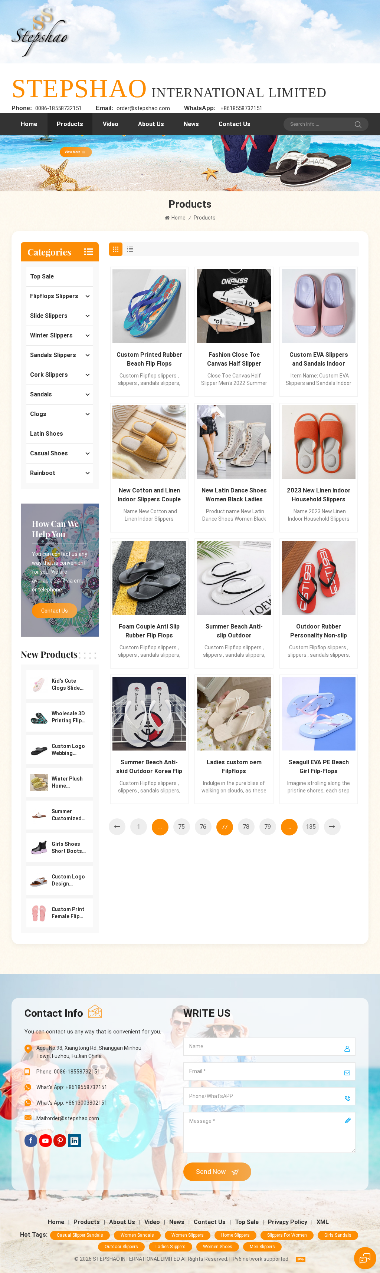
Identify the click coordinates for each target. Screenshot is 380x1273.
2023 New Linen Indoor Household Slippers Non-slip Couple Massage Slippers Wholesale (319, 495)
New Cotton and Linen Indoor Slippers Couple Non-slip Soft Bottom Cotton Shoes (149, 495)
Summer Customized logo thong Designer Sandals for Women (67, 815)
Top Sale (42, 276)
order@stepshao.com (143, 108)
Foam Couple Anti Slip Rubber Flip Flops (149, 631)
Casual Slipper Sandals (80, 1235)
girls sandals (337, 1235)
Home (29, 124)
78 (246, 826)
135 (311, 826)
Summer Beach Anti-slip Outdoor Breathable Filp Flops (234, 631)
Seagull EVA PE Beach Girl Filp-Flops (319, 767)
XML (323, 1222)
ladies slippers (170, 1246)
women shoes (217, 1246)
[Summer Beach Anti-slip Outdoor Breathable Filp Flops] (234, 577)
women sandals (137, 1235)
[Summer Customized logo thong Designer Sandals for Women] (39, 815)
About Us (151, 124)
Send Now (211, 1171)
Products (70, 124)
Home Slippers (235, 1235)
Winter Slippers (51, 335)
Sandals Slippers (53, 355)
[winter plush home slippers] (39, 782)
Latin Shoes (46, 433)
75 (181, 826)
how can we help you (55, 529)
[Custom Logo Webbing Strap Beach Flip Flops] (39, 749)
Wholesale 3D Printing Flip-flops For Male (68, 717)
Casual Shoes (49, 453)
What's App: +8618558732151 (71, 1087)
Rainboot (42, 472)
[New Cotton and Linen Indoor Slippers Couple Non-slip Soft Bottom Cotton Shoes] (149, 442)
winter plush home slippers (67, 782)
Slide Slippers (49, 315)
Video (110, 124)
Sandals (41, 394)
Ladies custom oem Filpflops (234, 767)
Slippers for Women (287, 1235)
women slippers (187, 1235)
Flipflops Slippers (54, 296)
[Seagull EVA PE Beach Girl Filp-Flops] (319, 714)
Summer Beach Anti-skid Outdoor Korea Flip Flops (149, 767)
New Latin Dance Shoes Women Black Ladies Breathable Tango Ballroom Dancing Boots (234, 495)
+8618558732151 (241, 108)
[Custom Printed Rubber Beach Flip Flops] (149, 306)
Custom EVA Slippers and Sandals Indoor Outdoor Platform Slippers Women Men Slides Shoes (318, 359)
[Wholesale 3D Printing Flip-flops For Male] (39, 717)
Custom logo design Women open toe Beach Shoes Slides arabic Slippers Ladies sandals (68, 880)
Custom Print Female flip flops (68, 913)
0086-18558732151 (58, 108)
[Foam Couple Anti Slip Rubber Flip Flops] (149, 577)
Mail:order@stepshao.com (67, 1118)
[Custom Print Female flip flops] (39, 913)
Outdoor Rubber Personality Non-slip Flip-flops (318, 631)
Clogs (38, 414)
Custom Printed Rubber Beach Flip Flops (149, 359)
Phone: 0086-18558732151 (68, 1072)
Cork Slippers (49, 374)
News (191, 124)
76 (203, 826)
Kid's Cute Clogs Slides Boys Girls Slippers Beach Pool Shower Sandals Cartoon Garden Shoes (67, 685)
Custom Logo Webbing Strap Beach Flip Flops (68, 750)
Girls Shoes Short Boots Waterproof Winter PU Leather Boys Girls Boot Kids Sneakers (68, 848)
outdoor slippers (121, 1246)
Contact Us (234, 124)
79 (267, 826)
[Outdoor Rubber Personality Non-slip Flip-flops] (319, 577)
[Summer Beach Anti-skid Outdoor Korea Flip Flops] (149, 714)
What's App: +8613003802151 (71, 1103)
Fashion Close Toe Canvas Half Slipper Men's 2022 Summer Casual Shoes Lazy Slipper (234, 359)
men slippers (262, 1246)
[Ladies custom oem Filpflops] (234, 714)
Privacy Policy (287, 1222)
